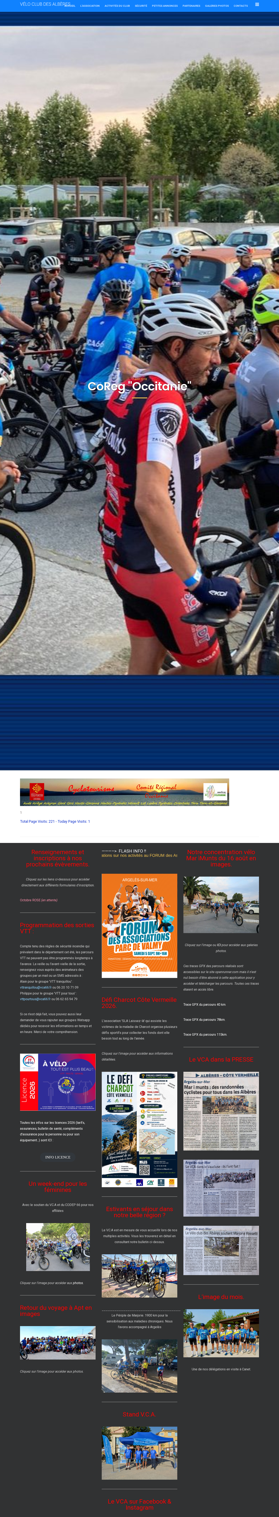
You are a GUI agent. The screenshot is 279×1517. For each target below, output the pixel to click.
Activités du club (117, 5)
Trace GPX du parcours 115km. (205, 1034)
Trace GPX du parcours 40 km (204, 1005)
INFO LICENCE (57, 1157)
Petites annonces (165, 5)
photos (78, 1283)
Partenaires (191, 5)
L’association (90, 5)
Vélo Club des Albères (45, 4)
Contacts (241, 5)
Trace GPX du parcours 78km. (204, 1020)
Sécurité (141, 5)
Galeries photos (217, 5)
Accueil (69, 5)
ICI (219, 945)
